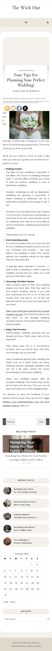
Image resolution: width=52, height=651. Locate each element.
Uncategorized (26, 70)
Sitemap (35, 643)
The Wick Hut (26, 8)
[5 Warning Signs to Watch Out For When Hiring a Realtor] (43, 421)
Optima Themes (34, 646)
